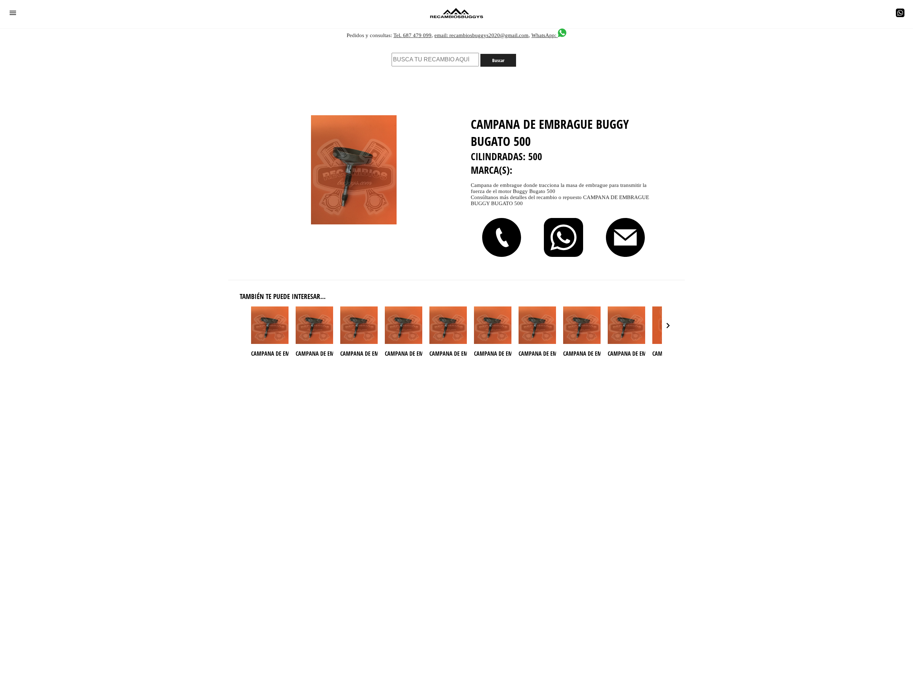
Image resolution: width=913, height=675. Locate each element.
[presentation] (668, 325)
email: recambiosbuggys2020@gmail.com (481, 35)
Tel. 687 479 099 (412, 35)
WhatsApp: (544, 35)
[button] (13, 13)
